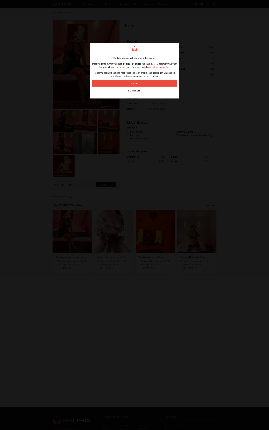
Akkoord (134, 83)
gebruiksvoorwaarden (158, 67)
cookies (118, 67)
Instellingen (134, 91)
